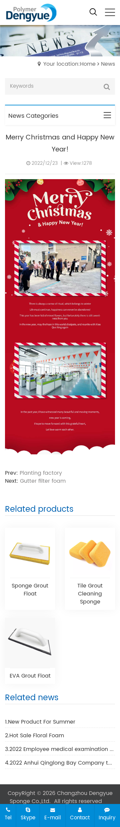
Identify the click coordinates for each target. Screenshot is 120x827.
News (108, 64)
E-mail (52, 818)
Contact (80, 818)
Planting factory (41, 473)
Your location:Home (69, 64)
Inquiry (107, 818)
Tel (8, 818)
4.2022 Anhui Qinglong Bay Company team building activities (60, 763)
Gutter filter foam (43, 481)
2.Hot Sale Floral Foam (34, 735)
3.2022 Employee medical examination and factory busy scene (60, 749)
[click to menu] (110, 12)
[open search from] (93, 12)
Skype (28, 818)
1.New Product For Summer (40, 722)
